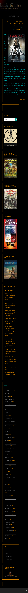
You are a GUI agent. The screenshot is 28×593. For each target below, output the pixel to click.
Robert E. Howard (9, 498)
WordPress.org (8, 559)
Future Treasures (9, 437)
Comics (6, 409)
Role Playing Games (9, 501)
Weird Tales (7, 533)
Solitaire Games (8, 514)
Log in (6, 550)
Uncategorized (8, 527)
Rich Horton (8, 495)
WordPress (17, 590)
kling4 (6, 372)
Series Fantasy (8, 508)
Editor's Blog (8, 425)
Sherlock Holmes (9, 511)
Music (6, 463)
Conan (6, 412)
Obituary (7, 474)
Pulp (6, 484)
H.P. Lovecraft (8, 445)
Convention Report (9, 418)
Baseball (7, 393)
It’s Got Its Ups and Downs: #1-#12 (10, 351)
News (6, 471)
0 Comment (17, 29)
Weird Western (8, 535)
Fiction (6, 434)
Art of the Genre (8, 390)
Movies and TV (8, 460)
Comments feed (8, 556)
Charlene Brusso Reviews (14, 23)
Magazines (7, 457)
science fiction (8, 505)
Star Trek (7, 517)
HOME (5, 107)
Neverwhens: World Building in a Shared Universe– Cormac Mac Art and (10, 295)
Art (6, 388)
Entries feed (7, 553)
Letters (6, 454)
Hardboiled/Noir (8, 448)
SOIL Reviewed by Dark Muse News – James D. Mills (10, 357)
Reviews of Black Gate (10, 490)
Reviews (7, 487)
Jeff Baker (7, 349)
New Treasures (8, 468)
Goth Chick (7, 443)
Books (6, 407)
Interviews (7, 451)
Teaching (7, 519)
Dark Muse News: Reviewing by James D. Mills (10, 361)
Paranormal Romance (10, 477)
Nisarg (25, 590)
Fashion (7, 431)
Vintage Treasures (9, 530)
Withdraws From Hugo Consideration (10, 374)
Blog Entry (7, 404)
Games (6, 440)
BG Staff (7, 396)
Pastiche (7, 482)
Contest (7, 415)
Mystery (7, 465)
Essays (6, 428)
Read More (22, 99)
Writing (6, 538)
